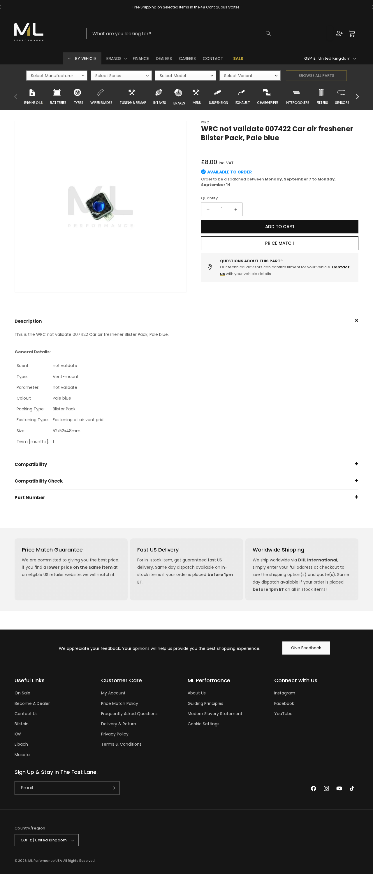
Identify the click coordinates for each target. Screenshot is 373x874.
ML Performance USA (45, 860)
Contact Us (26, 714)
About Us (197, 693)
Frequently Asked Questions (129, 714)
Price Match (279, 243)
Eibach (21, 744)
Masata (22, 755)
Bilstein (22, 724)
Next (357, 97)
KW (18, 734)
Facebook (284, 703)
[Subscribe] (112, 788)
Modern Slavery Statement (215, 714)
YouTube (283, 714)
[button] (116, 58)
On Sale (22, 693)
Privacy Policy (115, 734)
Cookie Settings (203, 724)
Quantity (209, 198)
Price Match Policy (119, 703)
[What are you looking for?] (268, 33)
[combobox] (181, 33)
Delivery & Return (118, 724)
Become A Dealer (32, 703)
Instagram (284, 693)
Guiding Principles (205, 703)
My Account (113, 693)
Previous (16, 97)
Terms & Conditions (121, 744)
